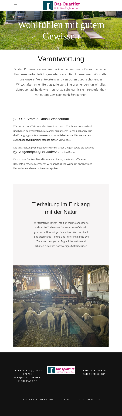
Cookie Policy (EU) (89, 399)
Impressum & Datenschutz (38, 399)
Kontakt (66, 399)
